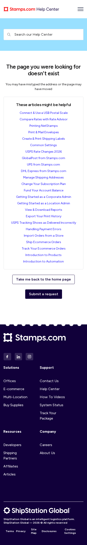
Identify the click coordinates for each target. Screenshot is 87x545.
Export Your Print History (43, 216)
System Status (51, 405)
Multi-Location (15, 397)
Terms (10, 531)
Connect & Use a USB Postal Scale (44, 113)
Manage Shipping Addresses (43, 177)
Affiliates (10, 466)
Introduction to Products (43, 255)
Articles (9, 474)
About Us (47, 453)
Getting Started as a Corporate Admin (43, 197)
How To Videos (52, 397)
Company (48, 431)
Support (47, 367)
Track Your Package (48, 415)
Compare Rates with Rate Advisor (44, 119)
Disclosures (49, 531)
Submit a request (43, 294)
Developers (12, 445)
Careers (46, 445)
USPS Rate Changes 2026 (43, 152)
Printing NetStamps (43, 126)
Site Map (34, 531)
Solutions (11, 367)
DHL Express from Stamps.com (43, 171)
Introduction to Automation (43, 261)
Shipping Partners (10, 455)
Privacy (21, 531)
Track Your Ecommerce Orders (44, 248)
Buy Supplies (13, 405)
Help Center (50, 389)
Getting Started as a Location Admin (43, 203)
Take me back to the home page (43, 279)
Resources (12, 431)
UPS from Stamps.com (43, 164)
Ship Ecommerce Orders (43, 242)
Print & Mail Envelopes (43, 132)
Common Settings (43, 145)
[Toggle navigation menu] (80, 9)
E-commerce (13, 389)
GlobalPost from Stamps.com (43, 158)
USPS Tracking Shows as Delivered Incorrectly (43, 223)
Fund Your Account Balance (43, 190)
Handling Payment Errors (43, 229)
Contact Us (49, 381)
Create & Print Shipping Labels (43, 139)
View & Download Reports (43, 210)
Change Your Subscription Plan (43, 184)
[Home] (31, 9)
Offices (9, 381)
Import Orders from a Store (43, 236)
